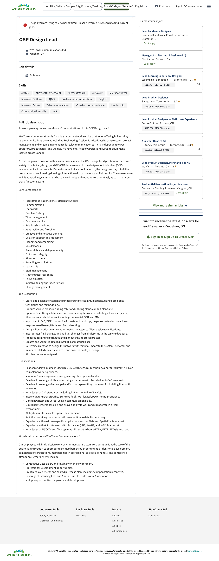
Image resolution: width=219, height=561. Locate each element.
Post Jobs (164, 6)
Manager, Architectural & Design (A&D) (164, 55)
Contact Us (154, 515)
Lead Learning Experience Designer (162, 76)
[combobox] (56, 6)
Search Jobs (116, 6)
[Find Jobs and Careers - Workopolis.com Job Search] (23, 6)
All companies (119, 531)
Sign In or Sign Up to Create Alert (173, 237)
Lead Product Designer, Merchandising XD (166, 163)
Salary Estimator (48, 515)
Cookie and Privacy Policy (176, 248)
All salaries (117, 520)
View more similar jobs (168, 205)
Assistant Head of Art (154, 141)
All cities (116, 525)
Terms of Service (194, 551)
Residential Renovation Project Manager (165, 184)
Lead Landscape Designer (156, 31)
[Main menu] (209, 6)
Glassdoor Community (51, 520)
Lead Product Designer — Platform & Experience (169, 119)
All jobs (116, 515)
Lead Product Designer (155, 97)
